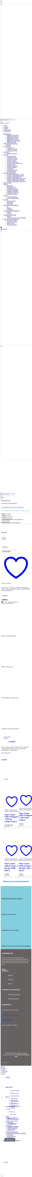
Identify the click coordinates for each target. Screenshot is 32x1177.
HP (7, 206)
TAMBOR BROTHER (12, 190)
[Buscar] (1, 121)
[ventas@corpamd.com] (2, 1018)
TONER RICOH (11, 164)
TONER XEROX (11, 156)
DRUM (6, 184)
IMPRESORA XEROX (13, 135)
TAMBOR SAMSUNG (13, 192)
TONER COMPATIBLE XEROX (15, 180)
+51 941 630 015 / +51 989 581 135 (11, 1015)
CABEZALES (7, 146)
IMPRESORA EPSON (12, 138)
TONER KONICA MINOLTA (14, 163)
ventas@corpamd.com (7, 1020)
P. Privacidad (7, 131)
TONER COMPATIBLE (10, 173)
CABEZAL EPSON (12, 150)
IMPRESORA (7, 134)
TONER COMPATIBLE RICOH (15, 176)
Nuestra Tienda (7, 130)
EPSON (9, 145)
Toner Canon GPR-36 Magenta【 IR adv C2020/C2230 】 (11, 818)
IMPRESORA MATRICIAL (11, 143)
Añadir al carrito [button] (9, 811)
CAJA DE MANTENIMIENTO (12, 211)
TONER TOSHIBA (12, 167)
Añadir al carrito (6, 551)
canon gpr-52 (13, 589)
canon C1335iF (5, 589)
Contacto (6, 127)
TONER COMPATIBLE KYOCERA (16, 181)
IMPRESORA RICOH (12, 136)
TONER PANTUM (12, 157)
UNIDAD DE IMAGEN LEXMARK (16, 218)
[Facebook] (1, 227)
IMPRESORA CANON (13, 139)
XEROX (9, 208)
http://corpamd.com (6, 753)
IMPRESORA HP (11, 142)
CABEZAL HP (11, 148)
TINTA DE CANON (12, 222)
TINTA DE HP (10, 223)
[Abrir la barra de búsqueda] (1, 492)
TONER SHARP (11, 171)
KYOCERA (10, 202)
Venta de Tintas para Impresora (11, 219)
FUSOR (6, 199)
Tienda (5, 125)
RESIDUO (6, 152)
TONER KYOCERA (12, 159)
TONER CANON (11, 160)
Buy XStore (4, 229)
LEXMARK (10, 209)
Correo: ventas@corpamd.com (10, 602)
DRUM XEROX (11, 187)
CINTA (6, 195)
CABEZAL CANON (12, 149)
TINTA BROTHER (12, 220)
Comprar (6, 1162)
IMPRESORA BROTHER (13, 141)
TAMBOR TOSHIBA (12, 191)
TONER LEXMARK (12, 162)
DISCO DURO (7, 183)
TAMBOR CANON (12, 188)
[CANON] (15, 771)
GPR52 (18, 589)
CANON (9, 213)
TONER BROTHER (12, 170)
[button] (2, 600)
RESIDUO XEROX (12, 153)
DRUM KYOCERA (12, 194)
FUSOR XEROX (11, 201)
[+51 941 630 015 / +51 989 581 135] (2, 1013)
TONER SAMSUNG (12, 166)
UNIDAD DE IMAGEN (10, 215)
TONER (6, 155)
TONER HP (10, 169)
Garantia (6, 128)
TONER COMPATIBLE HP (14, 177)
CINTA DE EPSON (12, 197)
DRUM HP (10, 185)
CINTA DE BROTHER (13, 198)
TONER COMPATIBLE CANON (15, 174)
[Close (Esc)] (1, 1174)
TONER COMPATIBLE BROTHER (16, 178)
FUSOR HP (10, 204)
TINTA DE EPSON (12, 225)
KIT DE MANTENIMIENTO (11, 205)
